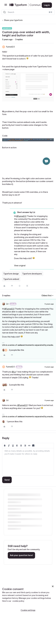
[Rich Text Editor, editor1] (28, 461)
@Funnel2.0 (21, 216)
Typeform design (11, 274)
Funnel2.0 (10, 47)
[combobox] (28, 12)
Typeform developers (32, 274)
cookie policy (18, 601)
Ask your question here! (21, 555)
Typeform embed (11, 279)
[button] (5, 6)
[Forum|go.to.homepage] (23, 5)
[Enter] (4, 12)
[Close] (53, 586)
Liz (7, 304)
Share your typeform (13, 20)
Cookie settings (28, 610)
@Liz (14, 372)
